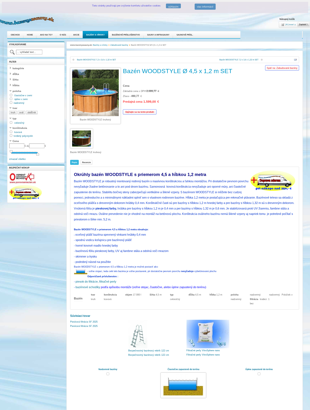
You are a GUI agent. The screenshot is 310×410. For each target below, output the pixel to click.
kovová (18, 132)
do (28, 146)
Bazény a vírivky (100, 45)
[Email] (295, 60)
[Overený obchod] (22, 183)
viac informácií (205, 6)
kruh (13, 112)
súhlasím (173, 6)
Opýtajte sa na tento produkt (139, 112)
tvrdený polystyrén (23, 136)
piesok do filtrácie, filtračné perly (96, 281)
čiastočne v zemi (23, 95)
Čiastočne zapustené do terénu (183, 369)
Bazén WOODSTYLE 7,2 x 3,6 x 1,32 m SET (96, 60)
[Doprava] (25, 199)
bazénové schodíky (88, 287)
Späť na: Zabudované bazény (282, 68)
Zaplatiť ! (303, 24)
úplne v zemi (21, 99)
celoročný (19, 122)
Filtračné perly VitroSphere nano (203, 352)
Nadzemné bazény (107, 369)
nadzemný (19, 103)
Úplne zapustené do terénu (259, 369)
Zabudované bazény (119, 45)
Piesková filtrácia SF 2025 (84, 352)
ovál (21, 112)
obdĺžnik (31, 112)
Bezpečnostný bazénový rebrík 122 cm (148, 352)
